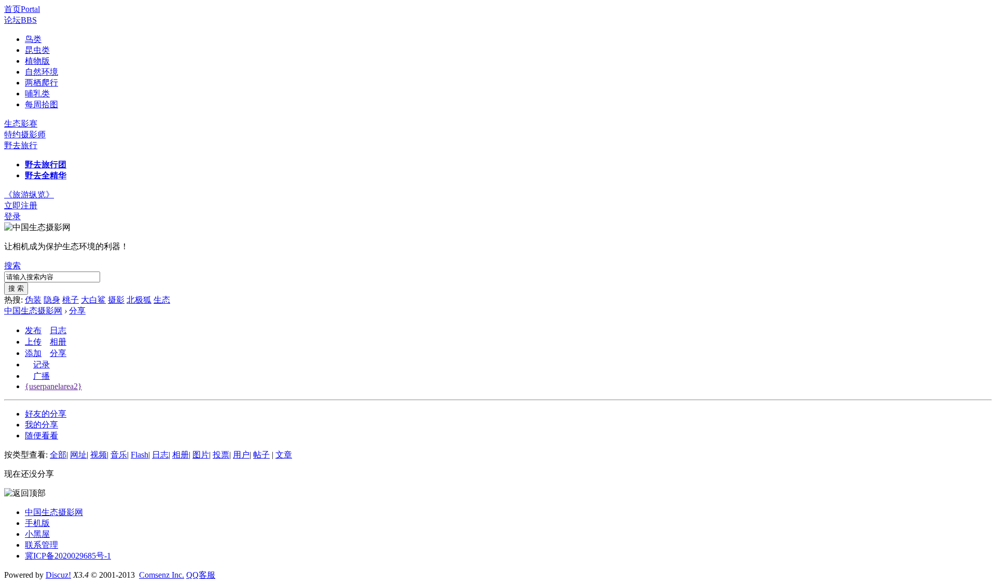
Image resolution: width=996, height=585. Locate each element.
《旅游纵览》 (29, 194)
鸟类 (33, 39)
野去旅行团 (45, 164)
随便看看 (41, 435)
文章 (283, 454)
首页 (22, 9)
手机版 (37, 523)
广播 (41, 376)
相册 (58, 341)
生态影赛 (20, 123)
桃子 (70, 299)
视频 (98, 454)
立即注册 (20, 205)
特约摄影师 (25, 134)
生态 (162, 299)
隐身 (52, 299)
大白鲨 (93, 299)
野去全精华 (45, 175)
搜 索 (16, 288)
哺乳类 (37, 93)
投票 (221, 454)
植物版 (37, 60)
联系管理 (41, 544)
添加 (33, 353)
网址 (78, 454)
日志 (58, 330)
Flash (139, 454)
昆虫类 (37, 50)
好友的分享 (45, 413)
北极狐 (139, 299)
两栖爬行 (41, 82)
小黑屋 (37, 534)
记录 (41, 364)
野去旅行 (20, 145)
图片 (200, 454)
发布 (33, 330)
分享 (77, 310)
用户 (241, 454)
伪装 (33, 299)
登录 (12, 216)
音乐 (118, 454)
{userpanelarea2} (53, 386)
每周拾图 (41, 104)
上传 (33, 341)
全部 (58, 454)
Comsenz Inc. (161, 574)
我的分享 (41, 424)
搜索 (12, 265)
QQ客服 (200, 574)
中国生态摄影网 (33, 310)
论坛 (20, 20)
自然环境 (41, 71)
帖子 (261, 454)
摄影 (116, 299)
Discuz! (58, 574)
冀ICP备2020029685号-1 (68, 555)
